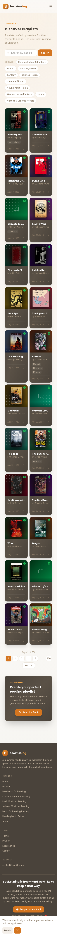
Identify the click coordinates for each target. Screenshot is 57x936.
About (5, 821)
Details (7, 930)
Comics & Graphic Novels (20, 100)
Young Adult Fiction (17, 87)
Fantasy (11, 75)
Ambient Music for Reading (15, 806)
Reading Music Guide (13, 816)
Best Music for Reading (14, 791)
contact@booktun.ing (13, 865)
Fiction (10, 68)
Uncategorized (28, 68)
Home (5, 781)
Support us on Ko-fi (30, 909)
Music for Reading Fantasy (15, 811)
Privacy (6, 840)
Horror (41, 94)
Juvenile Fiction (15, 81)
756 (49, 658)
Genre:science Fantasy (19, 94)
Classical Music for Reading (16, 796)
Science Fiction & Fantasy (32, 62)
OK (17, 930)
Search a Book (30, 712)
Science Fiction (29, 75)
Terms (5, 835)
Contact (6, 850)
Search (45, 52)
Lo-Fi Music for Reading (14, 801)
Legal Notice (8, 845)
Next (27, 665)
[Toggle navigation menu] (50, 6)
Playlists (6, 786)
